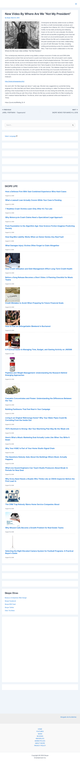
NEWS (40, 734)
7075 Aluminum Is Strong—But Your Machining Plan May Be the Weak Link (37, 429)
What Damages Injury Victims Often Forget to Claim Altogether (32, 245)
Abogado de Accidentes (68, 717)
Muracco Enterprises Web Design (16, 598)
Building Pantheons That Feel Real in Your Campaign (27, 409)
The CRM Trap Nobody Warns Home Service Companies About (32, 504)
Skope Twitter (9, 607)
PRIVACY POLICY (40, 745)
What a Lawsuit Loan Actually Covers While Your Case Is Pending (33, 200)
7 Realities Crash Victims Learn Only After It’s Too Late (28, 209)
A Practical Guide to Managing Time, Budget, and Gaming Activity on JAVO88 (38, 349)
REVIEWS (40, 736)
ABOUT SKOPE (40, 743)
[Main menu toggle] (76, 4)
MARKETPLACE (40, 741)
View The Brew (10, 610)
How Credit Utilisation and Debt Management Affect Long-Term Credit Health (38, 269)
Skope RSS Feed (10, 604)
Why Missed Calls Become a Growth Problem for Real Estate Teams (34, 528)
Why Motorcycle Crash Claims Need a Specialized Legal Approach (34, 217)
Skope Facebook (10, 601)
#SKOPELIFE (40, 738)
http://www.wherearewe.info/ (14, 81)
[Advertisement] (40, 649)
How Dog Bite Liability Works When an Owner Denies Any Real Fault (34, 237)
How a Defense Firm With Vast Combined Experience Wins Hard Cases (35, 191)
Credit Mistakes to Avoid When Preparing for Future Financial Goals (34, 303)
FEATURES (40, 731)
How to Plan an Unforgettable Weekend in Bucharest (28, 326)
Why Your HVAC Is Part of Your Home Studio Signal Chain (30, 448)
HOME (40, 729)
